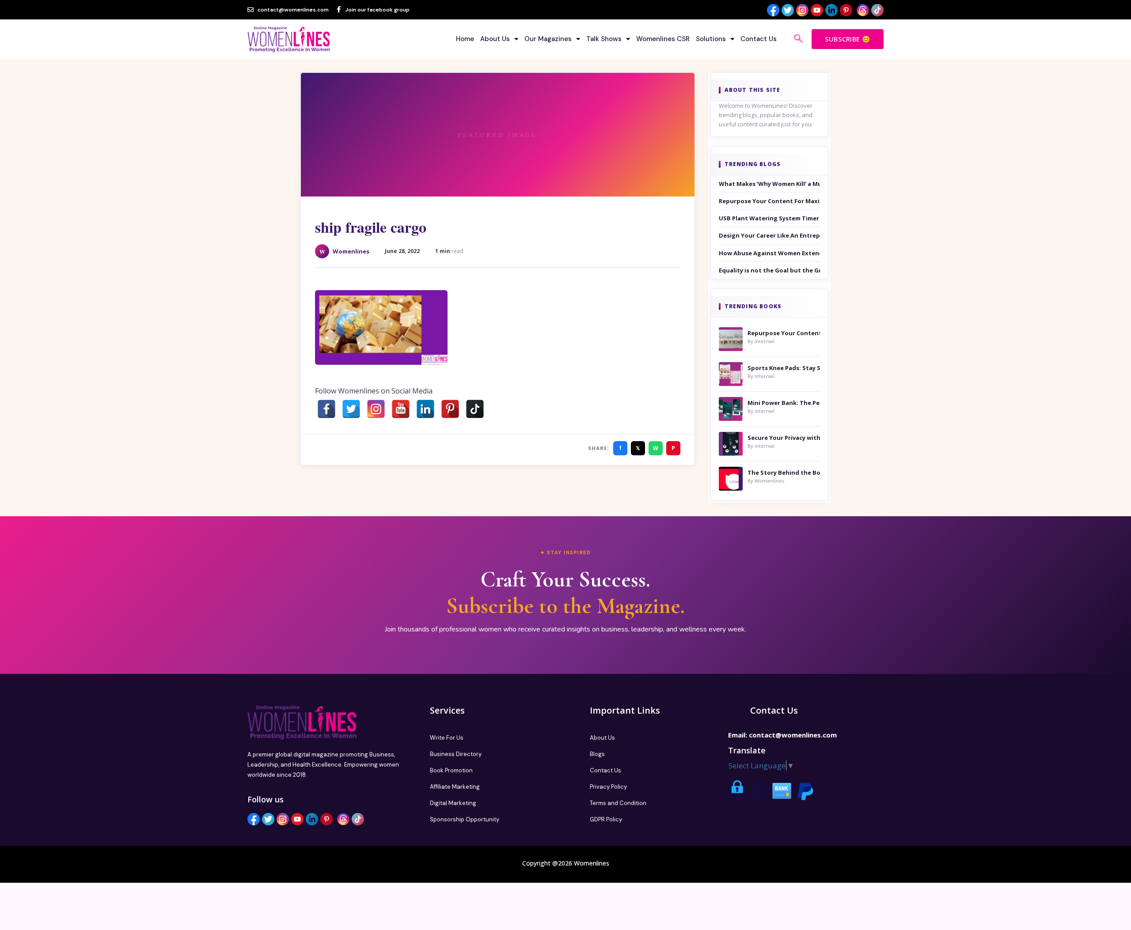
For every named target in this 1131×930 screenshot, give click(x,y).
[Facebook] (326, 409)
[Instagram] (376, 409)
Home (465, 38)
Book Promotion (451, 770)
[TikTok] (475, 409)
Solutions (711, 38)
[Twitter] (351, 409)
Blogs (597, 754)
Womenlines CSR (663, 38)
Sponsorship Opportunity (464, 819)
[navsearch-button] (798, 39)
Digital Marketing (453, 803)
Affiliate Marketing (455, 786)
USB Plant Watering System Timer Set (769, 218)
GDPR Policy (606, 819)
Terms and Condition (618, 803)
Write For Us (446, 737)
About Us (495, 38)
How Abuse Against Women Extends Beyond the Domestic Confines (769, 253)
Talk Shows (604, 38)
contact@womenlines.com (793, 734)
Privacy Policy (608, 786)
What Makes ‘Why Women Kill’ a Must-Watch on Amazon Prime (769, 184)
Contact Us (758, 38)
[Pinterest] (450, 409)
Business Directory (456, 754)
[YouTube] (400, 409)
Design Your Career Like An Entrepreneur (769, 235)
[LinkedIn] (425, 409)
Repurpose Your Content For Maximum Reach (769, 201)
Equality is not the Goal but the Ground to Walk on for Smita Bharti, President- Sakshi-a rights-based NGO (769, 270)
